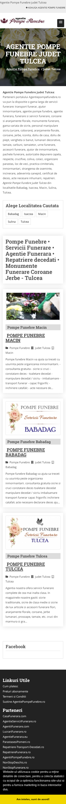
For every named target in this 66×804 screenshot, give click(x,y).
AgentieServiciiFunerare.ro (19, 721)
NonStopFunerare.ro (16, 767)
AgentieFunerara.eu (15, 736)
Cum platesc (10, 686)
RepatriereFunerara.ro (17, 752)
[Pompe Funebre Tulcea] (33, 532)
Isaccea (28, 214)
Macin (42, 214)
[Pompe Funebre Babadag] (33, 418)
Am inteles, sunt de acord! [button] (33, 799)
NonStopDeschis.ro (15, 762)
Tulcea (25, 221)
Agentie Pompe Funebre (23, 69)
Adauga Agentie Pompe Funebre (46, 7)
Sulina (12, 221)
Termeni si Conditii (14, 696)
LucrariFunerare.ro (14, 731)
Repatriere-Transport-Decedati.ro (23, 747)
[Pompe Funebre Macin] (33, 306)
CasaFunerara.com (14, 716)
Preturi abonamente (15, 691)
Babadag (13, 214)
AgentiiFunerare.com (16, 726)
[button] (60, 23)
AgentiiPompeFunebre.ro (18, 757)
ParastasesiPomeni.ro (16, 741)
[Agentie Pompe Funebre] (24, 20)
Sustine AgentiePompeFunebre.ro (24, 701)
